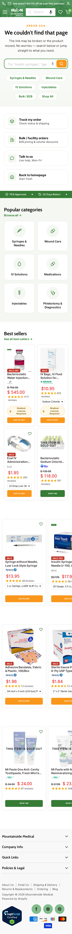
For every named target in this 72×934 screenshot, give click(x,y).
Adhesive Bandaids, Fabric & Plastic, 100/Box (23, 668)
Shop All (47, 96)
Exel (9, 466)
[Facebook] (36, 909)
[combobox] (44, 12)
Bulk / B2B (25, 96)
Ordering (42, 889)
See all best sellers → (18, 339)
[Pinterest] (59, 909)
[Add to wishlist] (30, 433)
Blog (55, 889)
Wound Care (54, 78)
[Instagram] (48, 909)
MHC (54, 570)
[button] (50, 12)
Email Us (23, 884)
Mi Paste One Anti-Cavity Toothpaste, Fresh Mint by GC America (23, 773)
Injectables (49, 87)
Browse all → (12, 215)
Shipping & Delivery (45, 884)
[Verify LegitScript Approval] (12, 916)
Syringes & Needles (23, 78)
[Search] (29, 12)
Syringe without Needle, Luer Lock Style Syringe (21, 563)
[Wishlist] (60, 12)
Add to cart (19, 420)
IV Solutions (23, 87)
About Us (8, 884)
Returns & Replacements (17, 889)
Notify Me (52, 494)
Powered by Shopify (14, 898)
